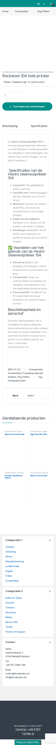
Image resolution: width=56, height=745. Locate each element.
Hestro (30, 395)
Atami (19, 431)
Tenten (9, 627)
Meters (8, 617)
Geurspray (10, 612)
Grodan (20, 473)
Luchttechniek (12, 566)
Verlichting (10, 551)
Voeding (9, 547)
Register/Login (19, 82)
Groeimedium (21, 11)
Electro (8, 556)
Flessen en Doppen (15, 631)
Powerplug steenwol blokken (28, 72)
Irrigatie (9, 571)
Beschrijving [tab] (10, 126)
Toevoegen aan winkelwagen (29, 106)
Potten (8, 576)
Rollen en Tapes (13, 598)
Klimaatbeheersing (14, 561)
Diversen (9, 602)
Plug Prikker (43, 11)
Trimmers (10, 607)
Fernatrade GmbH (17, 380)
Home (5, 11)
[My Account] (45, 3)
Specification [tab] (39, 126)
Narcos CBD (11, 622)
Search (39, 3)
